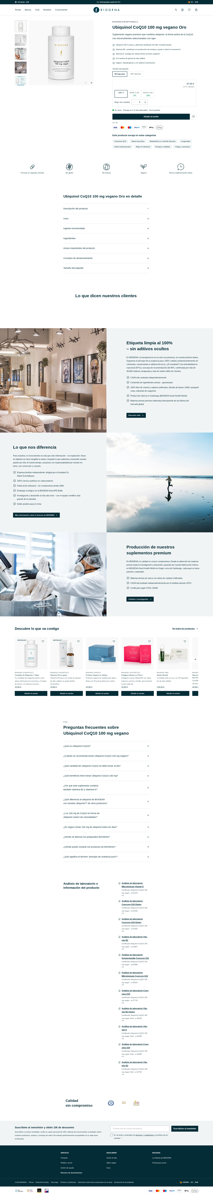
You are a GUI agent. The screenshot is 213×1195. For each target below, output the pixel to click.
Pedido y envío (66, 1163)
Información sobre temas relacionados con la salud (95, 1182)
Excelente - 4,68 (23, 2)
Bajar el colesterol (143, 147)
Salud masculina (138, 141)
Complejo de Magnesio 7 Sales (27, 675)
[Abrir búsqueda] (176, 10)
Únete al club (111, 1158)
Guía (108, 1168)
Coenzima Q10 (120, 141)
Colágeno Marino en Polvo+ (132, 675)
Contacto (64, 1158)
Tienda (18, 10)
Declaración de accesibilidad (124, 1182)
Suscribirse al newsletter (184, 1129)
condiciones (149, 1135)
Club (37, 10)
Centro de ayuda (67, 1168)
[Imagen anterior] (85, 82)
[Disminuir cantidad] (134, 102)
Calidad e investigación (138, 599)
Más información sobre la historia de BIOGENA (34, 515)
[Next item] (195, 659)
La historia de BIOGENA (161, 1158)
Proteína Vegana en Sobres (96, 675)
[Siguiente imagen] (21, 82)
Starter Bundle (162, 675)
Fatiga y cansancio (182, 147)
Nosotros (47, 10)
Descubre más (134, 415)
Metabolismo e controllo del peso (163, 141)
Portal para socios (159, 1163)
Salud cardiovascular (122, 147)
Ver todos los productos (183, 629)
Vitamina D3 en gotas (58, 675)
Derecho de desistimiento (71, 1173)
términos (139, 1135)
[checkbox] (111, 1135)
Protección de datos (42, 1182)
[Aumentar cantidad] (145, 102)
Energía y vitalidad (162, 147)
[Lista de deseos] (189, 10)
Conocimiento (61, 10)
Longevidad (185, 141)
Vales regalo (111, 1163)
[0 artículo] (196, 10)
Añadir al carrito (151, 117)
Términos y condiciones (68, 1182)
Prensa (31, 1182)
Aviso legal (54, 1182)
